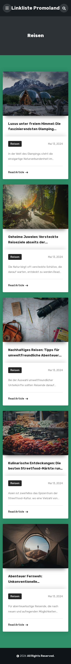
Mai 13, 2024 (55, 143)
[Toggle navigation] (7, 8)
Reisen (14, 143)
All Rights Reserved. (40, 655)
